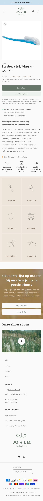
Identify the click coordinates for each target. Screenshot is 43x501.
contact (8, 371)
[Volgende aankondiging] (38, 2)
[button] (3, 11)
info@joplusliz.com (29, 103)
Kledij (10, 228)
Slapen (30, 256)
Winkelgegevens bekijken (14, 115)
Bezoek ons (21, 305)
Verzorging (10, 256)
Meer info (21, 312)
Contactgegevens (34, 488)
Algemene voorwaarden (13, 495)
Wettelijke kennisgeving (31, 495)
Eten (10, 201)
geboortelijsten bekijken (15, 421)
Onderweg (30, 228)
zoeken (8, 366)
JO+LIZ (11, 489)
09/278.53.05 (10, 103)
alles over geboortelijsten (15, 426)
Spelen (30, 201)
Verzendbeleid (31, 492)
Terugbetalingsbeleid (17, 492)
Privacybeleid (21, 488)
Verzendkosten (22, 79)
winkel (7, 376)
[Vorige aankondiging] (4, 2)
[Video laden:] (21, 341)
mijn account (10, 415)
